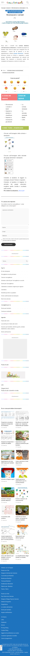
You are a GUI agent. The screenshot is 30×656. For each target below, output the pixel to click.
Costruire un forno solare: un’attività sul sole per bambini (21, 518)
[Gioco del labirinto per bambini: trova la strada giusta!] (7, 549)
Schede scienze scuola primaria (15, 70)
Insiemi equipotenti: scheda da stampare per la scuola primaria (7, 537)
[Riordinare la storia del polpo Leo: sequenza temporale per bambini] (22, 416)
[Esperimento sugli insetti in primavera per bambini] (22, 435)
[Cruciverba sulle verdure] (7, 510)
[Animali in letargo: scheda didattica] (7, 492)
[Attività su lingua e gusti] (7, 473)
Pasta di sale (5, 364)
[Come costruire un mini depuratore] (22, 455)
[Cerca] (27, 2)
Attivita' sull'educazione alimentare (15, 10)
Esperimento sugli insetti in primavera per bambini (22, 443)
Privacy (1, 648)
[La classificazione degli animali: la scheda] (22, 549)
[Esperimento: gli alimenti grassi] (22, 530)
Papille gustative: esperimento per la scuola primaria (21, 481)
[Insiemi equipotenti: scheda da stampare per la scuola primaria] (7, 530)
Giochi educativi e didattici (15, 12)
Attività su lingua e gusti (7, 479)
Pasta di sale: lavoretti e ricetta (9, 390)
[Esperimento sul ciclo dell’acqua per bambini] (7, 455)
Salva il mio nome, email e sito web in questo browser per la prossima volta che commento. (16, 239)
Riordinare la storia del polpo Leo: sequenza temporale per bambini (22, 424)
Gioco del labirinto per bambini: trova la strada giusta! (7, 557)
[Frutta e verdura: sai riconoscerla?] (22, 492)
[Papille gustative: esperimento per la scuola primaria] (22, 473)
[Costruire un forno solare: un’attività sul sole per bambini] (22, 510)
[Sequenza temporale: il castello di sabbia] (7, 435)
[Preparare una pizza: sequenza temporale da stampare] (7, 416)
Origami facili (5, 388)
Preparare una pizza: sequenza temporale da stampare (7, 424)
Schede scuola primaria (8, 72)
